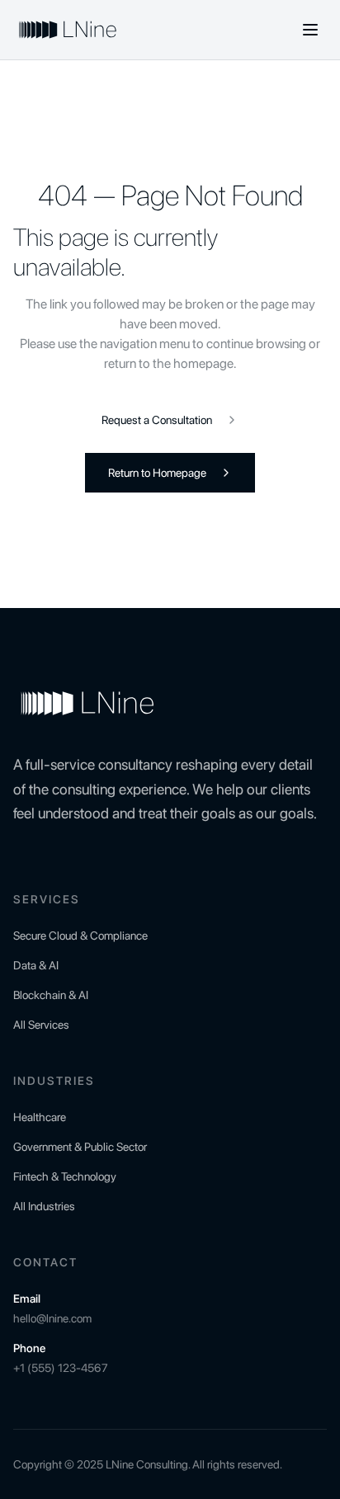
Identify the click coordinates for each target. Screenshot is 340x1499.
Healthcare (39, 1117)
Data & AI (36, 965)
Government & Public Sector (80, 1146)
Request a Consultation (157, 420)
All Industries (44, 1206)
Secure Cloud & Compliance (80, 935)
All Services (41, 1024)
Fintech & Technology (64, 1176)
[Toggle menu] (310, 29)
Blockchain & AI (50, 995)
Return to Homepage (157, 472)
